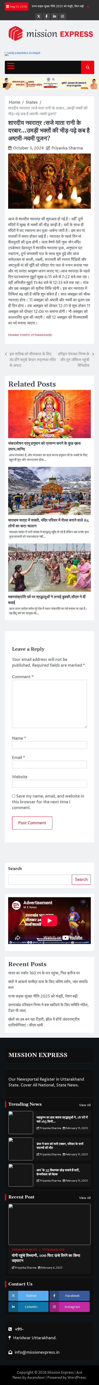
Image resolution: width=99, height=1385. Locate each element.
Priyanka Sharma (67, 148)
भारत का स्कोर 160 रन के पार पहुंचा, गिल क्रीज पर (44, 973)
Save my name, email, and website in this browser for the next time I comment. (48, 802)
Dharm (13, 335)
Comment (22, 677)
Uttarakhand (41, 335)
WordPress (77, 1377)
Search (15, 868)
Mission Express (60, 1372)
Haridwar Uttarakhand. (35, 1338)
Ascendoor (36, 1377)
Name (19, 738)
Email (18, 757)
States (25, 335)
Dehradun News (24, 1249)
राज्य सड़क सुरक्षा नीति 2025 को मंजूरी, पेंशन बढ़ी (50, 6)
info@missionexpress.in (37, 1352)
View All (85, 1105)
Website (19, 777)
